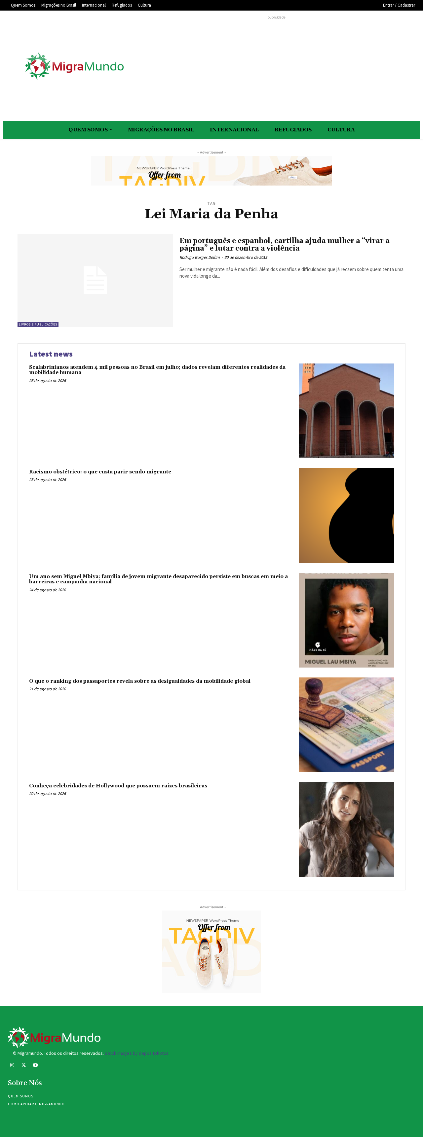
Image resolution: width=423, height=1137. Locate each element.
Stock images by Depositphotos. (137, 1053)
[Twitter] (23, 1066)
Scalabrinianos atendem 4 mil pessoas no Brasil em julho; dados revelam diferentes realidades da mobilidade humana (157, 370)
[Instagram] (12, 1066)
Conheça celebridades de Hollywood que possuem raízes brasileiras (118, 786)
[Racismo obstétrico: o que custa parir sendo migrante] (346, 515)
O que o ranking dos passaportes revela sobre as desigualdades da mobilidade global (139, 681)
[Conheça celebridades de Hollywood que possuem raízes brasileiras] (346, 829)
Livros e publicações (38, 324)
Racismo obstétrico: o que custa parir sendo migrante (100, 472)
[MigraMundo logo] (74, 66)
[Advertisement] (276, 67)
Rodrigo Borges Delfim (199, 257)
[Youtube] (35, 1066)
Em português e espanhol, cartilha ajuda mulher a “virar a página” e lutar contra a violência (284, 245)
